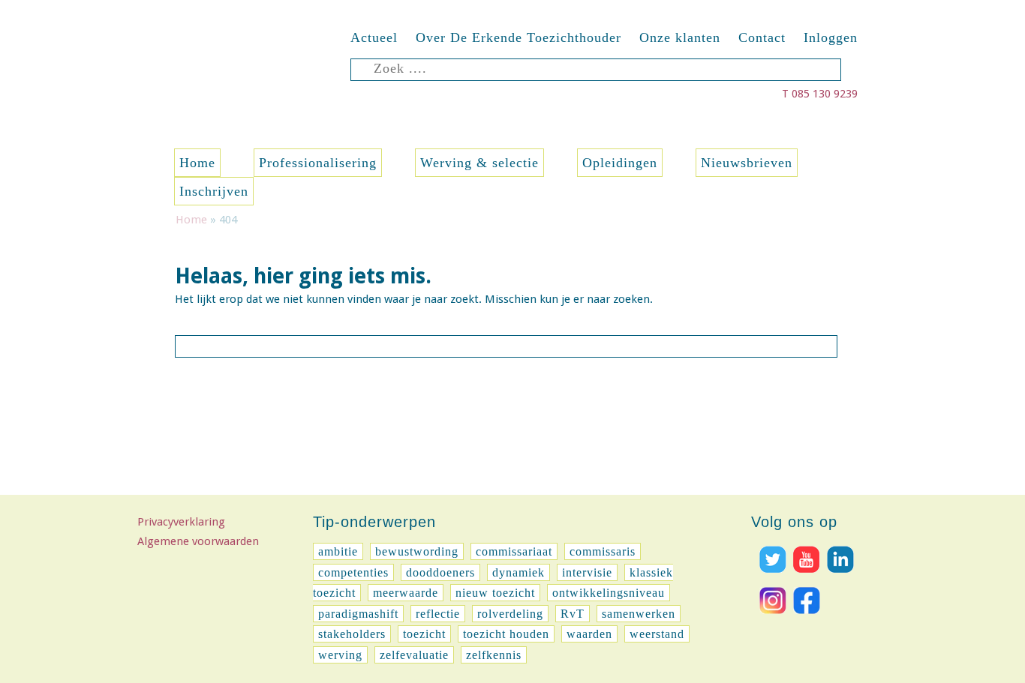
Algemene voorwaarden (198, 541)
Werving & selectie (479, 162)
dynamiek (518, 572)
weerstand (657, 634)
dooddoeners (440, 572)
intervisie (587, 572)
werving (340, 655)
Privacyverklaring (181, 522)
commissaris (603, 551)
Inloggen (831, 37)
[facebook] (804, 618)
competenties (353, 572)
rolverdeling (510, 613)
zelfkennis (494, 655)
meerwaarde (405, 592)
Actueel (374, 37)
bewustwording (416, 551)
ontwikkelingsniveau (608, 592)
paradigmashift (358, 613)
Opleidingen (619, 162)
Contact (762, 37)
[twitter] (771, 576)
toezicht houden (506, 634)
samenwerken (638, 613)
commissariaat (514, 551)
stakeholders (352, 634)
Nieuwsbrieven (746, 162)
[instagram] (771, 618)
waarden (589, 634)
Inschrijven (213, 191)
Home (197, 162)
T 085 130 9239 (820, 93)
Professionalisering (318, 162)
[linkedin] (838, 576)
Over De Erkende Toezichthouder (518, 37)
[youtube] (804, 576)
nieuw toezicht (495, 592)
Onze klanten (679, 37)
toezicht (424, 634)
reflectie (438, 613)
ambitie (338, 551)
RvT (573, 613)
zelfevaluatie (414, 655)
